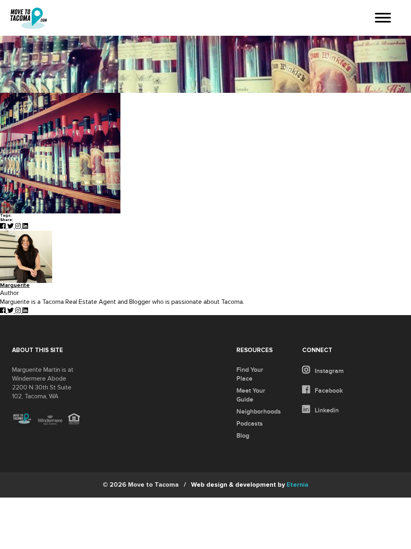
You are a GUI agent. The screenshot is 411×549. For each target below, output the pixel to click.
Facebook (328, 391)
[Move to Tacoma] (28, 18)
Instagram (328, 371)
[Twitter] (11, 226)
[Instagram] (18, 226)
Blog (242, 436)
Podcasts (249, 424)
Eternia (249, 484)
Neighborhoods (258, 412)
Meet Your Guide (250, 395)
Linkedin (326, 410)
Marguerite (15, 285)
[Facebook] (3, 226)
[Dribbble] (25, 226)
